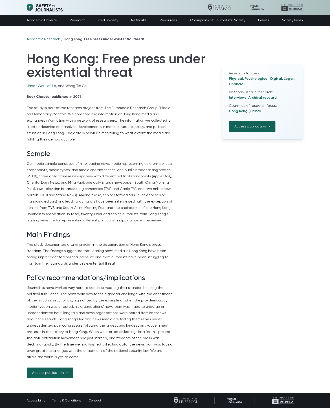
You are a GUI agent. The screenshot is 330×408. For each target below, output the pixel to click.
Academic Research (43, 39)
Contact (94, 400)
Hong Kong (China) (245, 111)
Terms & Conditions (66, 400)
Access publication (48, 373)
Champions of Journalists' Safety (217, 20)
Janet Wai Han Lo (41, 86)
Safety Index (292, 20)
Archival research (263, 98)
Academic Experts (42, 20)
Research (78, 20)
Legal (289, 79)
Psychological (256, 79)
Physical (236, 79)
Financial (236, 84)
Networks (139, 20)
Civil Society (108, 20)
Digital (276, 79)
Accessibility (36, 400)
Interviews (237, 98)
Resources (168, 20)
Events (263, 20)
